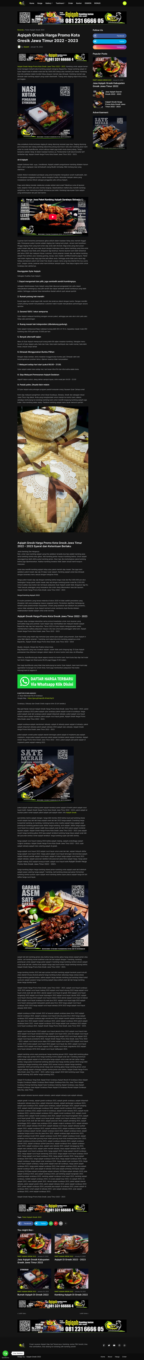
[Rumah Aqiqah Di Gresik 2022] (34, 1279)
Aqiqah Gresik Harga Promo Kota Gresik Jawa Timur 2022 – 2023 (41, 66)
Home (103, 1357)
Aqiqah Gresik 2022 (33, 1357)
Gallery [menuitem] (48, 3)
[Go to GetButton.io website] (5, 1357)
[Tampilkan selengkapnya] (66, 1223)
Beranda (20, 30)
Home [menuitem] (31, 3)
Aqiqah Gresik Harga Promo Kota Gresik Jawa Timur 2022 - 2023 (115, 104)
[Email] (61, 1223)
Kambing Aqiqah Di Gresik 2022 (71, 1294)
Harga (117, 1357)
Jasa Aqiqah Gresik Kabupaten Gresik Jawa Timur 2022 (33, 1261)
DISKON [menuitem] (88, 3)
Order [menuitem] (70, 3)
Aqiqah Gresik (71, 812)
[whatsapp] (125, 1345)
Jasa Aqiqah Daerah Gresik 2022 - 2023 (113, 93)
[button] (125, 3)
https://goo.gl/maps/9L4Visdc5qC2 (41, 698)
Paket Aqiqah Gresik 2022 (34, 30)
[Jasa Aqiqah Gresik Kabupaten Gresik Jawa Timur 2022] (34, 1243)
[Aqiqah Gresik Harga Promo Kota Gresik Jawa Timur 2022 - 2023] (98, 104)
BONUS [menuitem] (97, 3)
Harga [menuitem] (39, 3)
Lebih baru (22, 1313)
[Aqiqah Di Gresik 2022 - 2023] (71, 1243)
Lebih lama (83, 1313)
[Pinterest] (56, 1223)
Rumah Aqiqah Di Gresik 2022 (33, 1294)
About (110, 1357)
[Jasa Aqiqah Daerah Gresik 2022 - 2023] (98, 94)
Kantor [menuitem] (79, 3)
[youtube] (114, 1345)
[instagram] (119, 1345)
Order (124, 1357)
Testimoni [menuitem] (60, 3)
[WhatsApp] (51, 1223)
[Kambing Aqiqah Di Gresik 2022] (71, 1279)
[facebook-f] (104, 1345)
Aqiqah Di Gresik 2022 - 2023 (70, 1259)
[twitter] (109, 1345)
